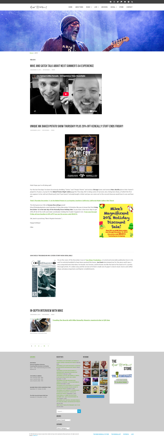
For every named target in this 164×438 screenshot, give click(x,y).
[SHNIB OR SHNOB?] (103, 364)
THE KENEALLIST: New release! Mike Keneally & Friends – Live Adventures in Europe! (68, 382)
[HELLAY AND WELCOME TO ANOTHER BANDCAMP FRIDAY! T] (95, 390)
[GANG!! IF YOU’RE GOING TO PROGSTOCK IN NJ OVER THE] (103, 381)
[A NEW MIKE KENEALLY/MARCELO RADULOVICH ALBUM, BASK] (87, 390)
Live (95, 7)
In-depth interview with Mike (46, 310)
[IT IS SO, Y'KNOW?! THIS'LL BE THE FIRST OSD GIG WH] (95, 373)
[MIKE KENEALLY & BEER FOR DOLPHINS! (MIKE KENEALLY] (87, 373)
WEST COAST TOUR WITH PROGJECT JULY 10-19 (68, 405)
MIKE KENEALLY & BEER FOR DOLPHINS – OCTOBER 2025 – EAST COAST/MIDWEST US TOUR (67, 396)
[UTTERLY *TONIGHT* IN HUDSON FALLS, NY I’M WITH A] (95, 381)
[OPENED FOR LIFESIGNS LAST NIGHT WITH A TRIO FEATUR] (87, 381)
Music (88, 7)
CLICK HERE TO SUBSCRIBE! (120, 381)
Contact (129, 7)
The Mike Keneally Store (101, 434)
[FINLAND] (103, 390)
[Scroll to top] (161, 435)
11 (44, 346)
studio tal (35, 435)
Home (70, 7)
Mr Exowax (46, 69)
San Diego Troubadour (93, 260)
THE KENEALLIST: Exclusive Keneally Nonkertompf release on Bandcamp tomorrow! (67, 372)
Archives (104, 7)
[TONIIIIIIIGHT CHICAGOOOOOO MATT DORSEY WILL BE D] (103, 373)
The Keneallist (116, 434)
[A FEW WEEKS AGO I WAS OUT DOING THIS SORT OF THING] (95, 364)
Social (113, 7)
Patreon (126, 434)
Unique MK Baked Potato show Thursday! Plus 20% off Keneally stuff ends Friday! (76, 126)
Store (121, 7)
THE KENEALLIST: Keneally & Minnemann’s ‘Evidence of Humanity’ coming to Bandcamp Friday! (68, 392)
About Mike (79, 7)
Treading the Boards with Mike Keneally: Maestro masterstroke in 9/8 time (81, 320)
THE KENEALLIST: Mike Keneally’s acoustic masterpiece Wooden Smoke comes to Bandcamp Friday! (68, 387)
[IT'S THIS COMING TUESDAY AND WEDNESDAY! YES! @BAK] (87, 364)
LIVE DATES (32, 357)
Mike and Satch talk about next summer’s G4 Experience (62, 66)
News (53, 69)
